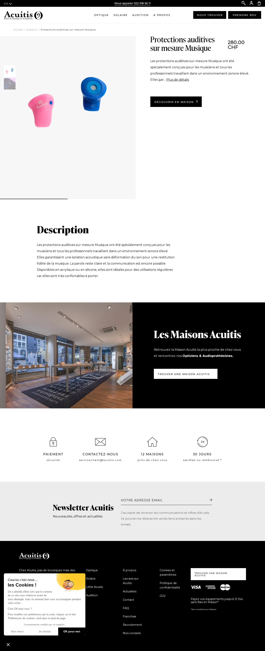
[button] (8, 644)
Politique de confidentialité (170, 585)
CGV (162, 596)
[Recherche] (244, 3)
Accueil (18, 29)
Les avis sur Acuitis (131, 581)
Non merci (17, 631)
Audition (140, 14)
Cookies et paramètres (168, 572)
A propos (161, 14)
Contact (128, 600)
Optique (101, 14)
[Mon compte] (251, 3)
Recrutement (132, 625)
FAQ (126, 608)
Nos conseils (132, 633)
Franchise (129, 616)
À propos (129, 570)
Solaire (120, 14)
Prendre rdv (244, 14)
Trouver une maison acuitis (184, 374)
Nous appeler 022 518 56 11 (132, 3)
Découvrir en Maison (174, 101)
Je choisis (45, 631)
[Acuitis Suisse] (23, 15)
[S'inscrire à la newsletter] (211, 500)
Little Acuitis (94, 587)
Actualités (129, 591)
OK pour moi (71, 631)
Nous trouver (210, 14)
